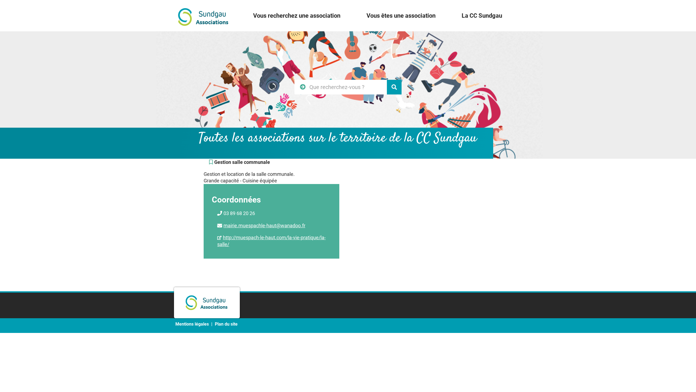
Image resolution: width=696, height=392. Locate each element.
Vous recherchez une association (296, 15)
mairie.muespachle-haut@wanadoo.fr (264, 225)
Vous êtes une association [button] (401, 15)
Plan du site (226, 324)
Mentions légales (192, 324)
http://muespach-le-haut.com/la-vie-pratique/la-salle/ (271, 241)
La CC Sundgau (482, 15)
